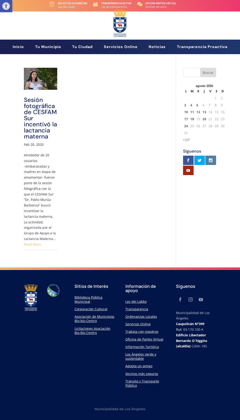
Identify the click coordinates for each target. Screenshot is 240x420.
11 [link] (192, 112)
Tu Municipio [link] (48, 47)
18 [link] (192, 119)
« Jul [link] (186, 139)
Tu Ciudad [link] (82, 47)
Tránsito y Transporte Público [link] (142, 383)
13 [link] (204, 112)
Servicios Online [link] (121, 47)
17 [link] (186, 119)
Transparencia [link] (136, 309)
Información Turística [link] (142, 347)
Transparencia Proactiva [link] (202, 47)
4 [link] (191, 105)
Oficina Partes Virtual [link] (160, 3)
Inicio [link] (18, 47)
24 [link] (186, 126)
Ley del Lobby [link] (136, 301)
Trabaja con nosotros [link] (141, 331)
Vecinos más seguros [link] (141, 373)
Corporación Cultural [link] (91, 309)
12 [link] (198, 112)
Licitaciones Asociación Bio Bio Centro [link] (92, 330)
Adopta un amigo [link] (138, 366)
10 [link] (186, 112)
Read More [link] (32, 244)
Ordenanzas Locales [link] (141, 316)
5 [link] (197, 105)
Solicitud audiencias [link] (72, 3)
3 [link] (185, 105)
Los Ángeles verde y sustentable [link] (140, 356)
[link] (6, 6)
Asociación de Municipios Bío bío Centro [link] (94, 318)
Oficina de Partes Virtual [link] (144, 339)
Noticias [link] (157, 47)
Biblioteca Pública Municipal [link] (88, 299)
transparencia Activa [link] (116, 3)
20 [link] (204, 119)
